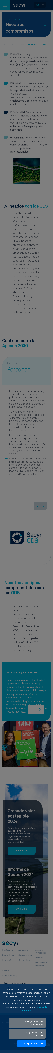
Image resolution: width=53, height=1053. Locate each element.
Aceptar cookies (33, 1044)
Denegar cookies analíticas (33, 1023)
